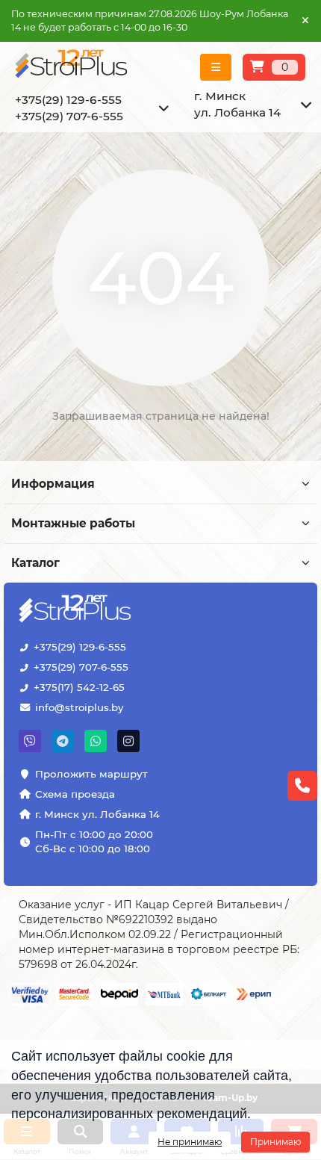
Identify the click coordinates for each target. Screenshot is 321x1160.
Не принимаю (190, 1141)
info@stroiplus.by (79, 707)
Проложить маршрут (91, 774)
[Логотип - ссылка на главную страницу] (76, 610)
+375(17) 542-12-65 (79, 687)
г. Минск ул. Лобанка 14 (97, 814)
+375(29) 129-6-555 (80, 647)
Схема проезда (75, 794)
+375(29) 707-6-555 (81, 667)
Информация (53, 484)
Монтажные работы (73, 523)
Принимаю (275, 1141)
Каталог (35, 563)
